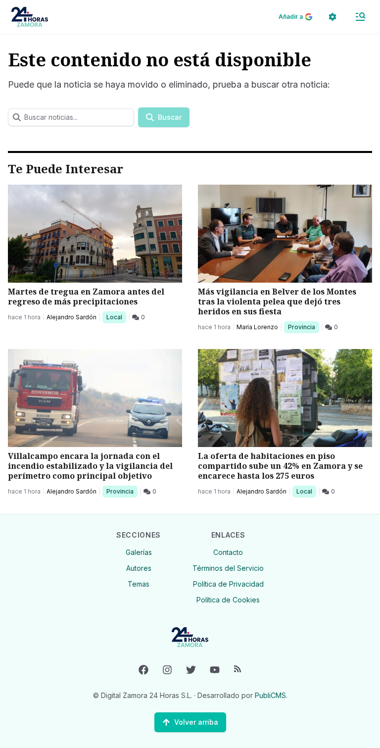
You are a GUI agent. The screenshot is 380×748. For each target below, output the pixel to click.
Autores (138, 568)
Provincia (302, 327)
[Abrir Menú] (360, 17)
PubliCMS (270, 695)
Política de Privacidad (228, 584)
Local (116, 317)
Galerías (139, 552)
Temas (138, 584)
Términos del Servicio (228, 568)
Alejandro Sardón (71, 317)
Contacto (228, 552)
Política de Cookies (228, 600)
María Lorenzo (257, 327)
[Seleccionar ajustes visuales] (332, 17)
